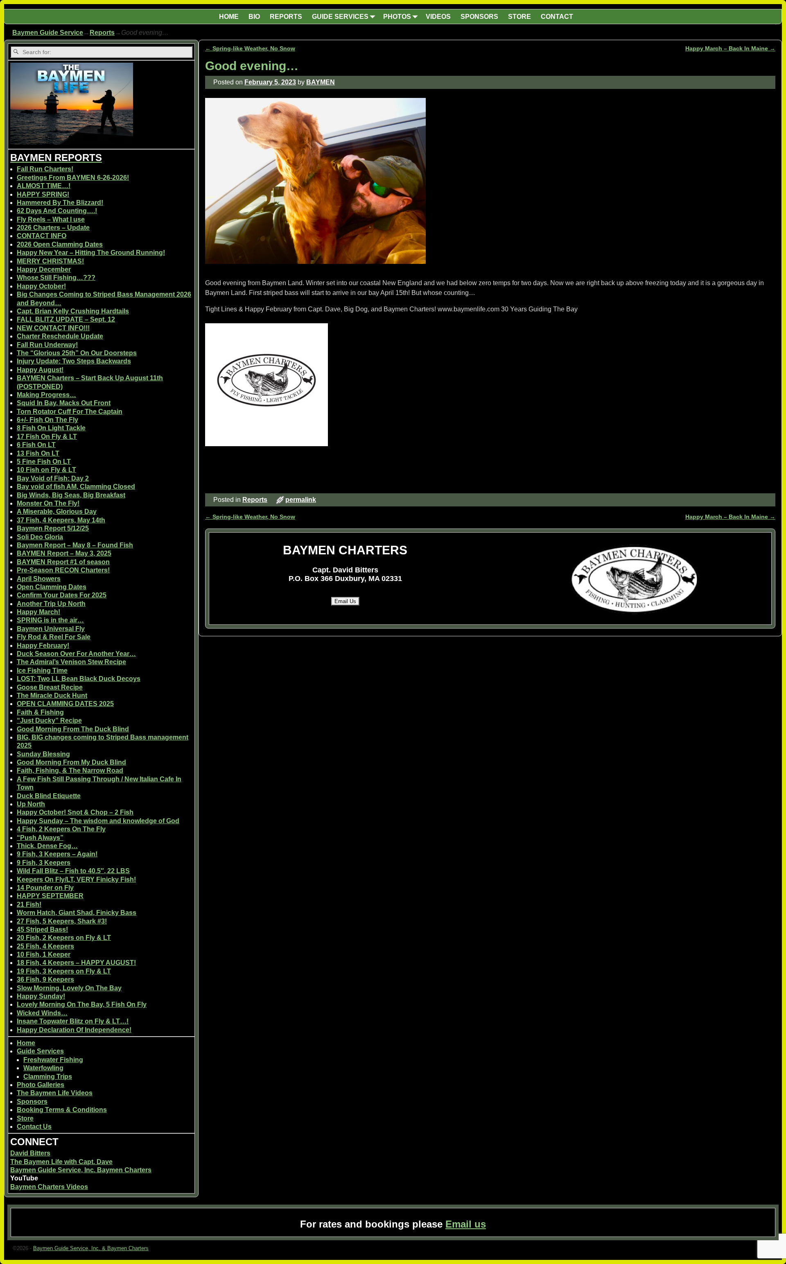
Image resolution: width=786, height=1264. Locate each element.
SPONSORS (479, 16)
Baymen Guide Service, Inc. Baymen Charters (80, 1169)
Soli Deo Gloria (40, 536)
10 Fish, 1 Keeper (43, 954)
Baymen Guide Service (47, 32)
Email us (465, 1224)
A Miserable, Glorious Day (57, 511)
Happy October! (41, 286)
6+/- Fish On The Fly (47, 419)
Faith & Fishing (40, 712)
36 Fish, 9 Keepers (45, 979)
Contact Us (34, 1126)
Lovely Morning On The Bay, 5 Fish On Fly (82, 1004)
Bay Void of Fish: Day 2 (53, 478)
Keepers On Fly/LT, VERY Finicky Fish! (76, 879)
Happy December (44, 269)
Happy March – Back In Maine (730, 48)
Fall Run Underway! (47, 344)
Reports (102, 32)
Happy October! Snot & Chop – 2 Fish (75, 812)
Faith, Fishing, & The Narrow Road (70, 770)
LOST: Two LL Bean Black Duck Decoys (78, 678)
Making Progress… (46, 394)
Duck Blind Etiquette (49, 795)
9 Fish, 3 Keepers (43, 862)
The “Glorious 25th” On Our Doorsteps (77, 352)
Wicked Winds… (42, 1013)
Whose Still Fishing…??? (56, 277)
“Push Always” (40, 837)
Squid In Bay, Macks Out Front (64, 402)
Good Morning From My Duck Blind (71, 762)
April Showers (39, 578)
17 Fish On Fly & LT (47, 436)
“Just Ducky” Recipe (49, 720)
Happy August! (40, 369)
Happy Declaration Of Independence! (74, 1029)
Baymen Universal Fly (51, 628)
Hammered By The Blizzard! (60, 202)
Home (26, 1042)
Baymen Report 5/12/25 (53, 528)
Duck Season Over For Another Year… (76, 653)
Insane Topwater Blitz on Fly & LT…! (73, 1021)
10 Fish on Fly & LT (46, 469)
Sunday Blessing (43, 754)
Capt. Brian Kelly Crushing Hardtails (73, 311)
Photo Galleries (40, 1084)
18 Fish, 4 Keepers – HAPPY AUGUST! (76, 962)
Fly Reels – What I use (51, 219)
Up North (31, 804)
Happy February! (43, 645)
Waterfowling (43, 1067)
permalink (300, 499)
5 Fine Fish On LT (44, 461)
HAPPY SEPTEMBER (50, 895)
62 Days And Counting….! (57, 210)
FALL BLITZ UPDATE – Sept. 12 (66, 319)
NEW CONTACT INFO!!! (53, 328)
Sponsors (32, 1101)
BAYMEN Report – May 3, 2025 (64, 553)
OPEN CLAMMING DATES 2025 (65, 703)
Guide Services (40, 1051)
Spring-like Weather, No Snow (250, 48)
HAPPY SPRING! (43, 194)
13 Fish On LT (38, 453)
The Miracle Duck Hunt (52, 695)
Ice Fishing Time (42, 670)
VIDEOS (438, 16)
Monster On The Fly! (48, 503)
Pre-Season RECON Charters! (63, 570)
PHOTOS (397, 16)
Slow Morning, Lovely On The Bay (69, 988)
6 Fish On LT (36, 444)
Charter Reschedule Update (60, 336)
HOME (229, 16)
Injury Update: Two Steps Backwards (74, 361)
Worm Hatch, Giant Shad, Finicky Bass (76, 912)
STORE (519, 16)
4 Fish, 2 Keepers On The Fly (61, 829)
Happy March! (38, 611)
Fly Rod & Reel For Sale (53, 636)
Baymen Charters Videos (49, 1186)
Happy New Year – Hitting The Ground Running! (91, 252)
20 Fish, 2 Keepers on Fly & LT (64, 937)
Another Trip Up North (51, 603)
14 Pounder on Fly (45, 887)
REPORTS (286, 16)
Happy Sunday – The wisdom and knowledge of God (98, 820)
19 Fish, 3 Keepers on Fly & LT (64, 971)
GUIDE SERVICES (340, 16)
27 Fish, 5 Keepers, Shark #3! (62, 921)
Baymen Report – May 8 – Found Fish (75, 545)
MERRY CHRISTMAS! (50, 261)
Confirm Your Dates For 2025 (61, 595)
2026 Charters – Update (53, 227)
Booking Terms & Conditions (62, 1109)
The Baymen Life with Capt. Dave (61, 1161)
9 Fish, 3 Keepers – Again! (57, 854)
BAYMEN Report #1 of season (63, 561)
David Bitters (30, 1153)
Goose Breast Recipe (50, 687)
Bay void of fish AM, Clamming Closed (76, 486)
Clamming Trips (47, 1076)
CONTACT (557, 16)
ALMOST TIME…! (43, 185)
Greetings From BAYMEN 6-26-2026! (73, 177)
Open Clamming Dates (51, 586)
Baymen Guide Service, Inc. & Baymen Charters (91, 1248)
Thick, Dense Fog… (47, 845)
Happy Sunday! (41, 996)
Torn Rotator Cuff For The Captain (69, 411)
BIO (254, 16)
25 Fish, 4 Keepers (45, 946)
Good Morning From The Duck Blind (73, 729)
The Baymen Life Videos (55, 1092)
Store (25, 1118)
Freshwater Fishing (53, 1059)
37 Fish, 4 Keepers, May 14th (61, 520)
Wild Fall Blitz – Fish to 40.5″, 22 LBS (73, 870)
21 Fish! (29, 904)
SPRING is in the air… (50, 620)
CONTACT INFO (41, 235)
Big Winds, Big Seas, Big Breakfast (71, 495)
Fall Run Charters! (45, 169)
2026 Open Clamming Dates (60, 244)
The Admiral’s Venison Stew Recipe (71, 661)
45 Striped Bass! (42, 929)
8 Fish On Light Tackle (51, 427)
